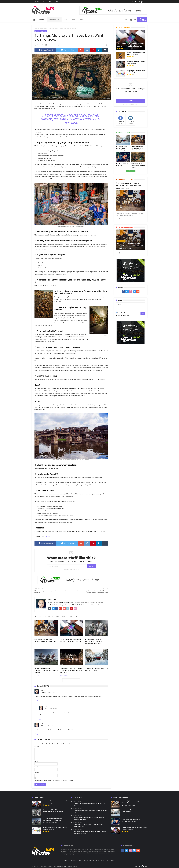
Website (36, 772)
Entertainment (43, 28)
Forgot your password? (122, 315)
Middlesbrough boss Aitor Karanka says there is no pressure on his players (94, 641)
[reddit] (87, 50)
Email (36, 767)
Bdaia (75, 866)
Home (35, 28)
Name (36, 761)
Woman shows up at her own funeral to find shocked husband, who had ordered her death (92, 590)
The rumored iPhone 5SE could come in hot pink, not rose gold (70, 640)
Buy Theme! (70, 2)
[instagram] (142, 1)
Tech (102, 860)
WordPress (63, 866)
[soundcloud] (145, 1)
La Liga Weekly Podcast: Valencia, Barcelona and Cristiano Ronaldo (46, 670)
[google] (81, 50)
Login (143, 313)
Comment (37, 746)
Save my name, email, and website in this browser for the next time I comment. (53, 780)
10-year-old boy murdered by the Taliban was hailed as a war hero (51, 590)
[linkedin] (99, 50)
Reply (36, 700)
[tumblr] (105, 50)
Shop (107, 860)
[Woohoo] (43, 6)
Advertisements (60, 2)
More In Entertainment (69, 616)
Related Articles (40, 616)
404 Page (51, 2)
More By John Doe (53, 616)
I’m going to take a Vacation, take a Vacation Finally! (96, 669)
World (86, 860)
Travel (81, 860)
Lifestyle (121, 241)
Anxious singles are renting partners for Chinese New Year (45, 640)
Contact (45, 2)
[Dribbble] (138, 1)
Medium (47, 536)
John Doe (38, 45)
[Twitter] (135, 1)
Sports (97, 860)
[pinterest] (93, 50)
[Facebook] (132, 1)
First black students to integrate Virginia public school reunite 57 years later (71, 670)
